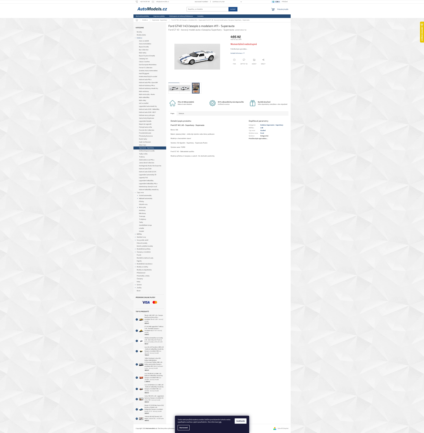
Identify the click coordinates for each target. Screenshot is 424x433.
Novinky (139, 32)
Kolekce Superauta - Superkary (271, 125)
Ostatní (141, 231)
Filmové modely (142, 243)
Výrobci (139, 285)
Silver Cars (142, 145)
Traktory (142, 157)
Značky (139, 288)
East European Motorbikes (148, 65)
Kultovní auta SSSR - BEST (147, 112)
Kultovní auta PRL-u (145, 79)
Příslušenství (141, 273)
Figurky (139, 261)
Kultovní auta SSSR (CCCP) (147, 172)
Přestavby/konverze (146, 136)
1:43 (261, 128)
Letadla (141, 228)
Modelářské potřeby (143, 249)
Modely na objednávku (144, 270)
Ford (262, 133)
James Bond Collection (146, 163)
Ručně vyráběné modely (145, 246)
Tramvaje (142, 216)
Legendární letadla (145, 121)
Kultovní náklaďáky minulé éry (149, 190)
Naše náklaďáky (144, 97)
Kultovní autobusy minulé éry (148, 88)
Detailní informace (237, 53)
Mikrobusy (142, 213)
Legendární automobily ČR (147, 175)
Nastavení (183, 427)
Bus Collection (143, 50)
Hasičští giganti (144, 73)
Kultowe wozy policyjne (147, 115)
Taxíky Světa (143, 154)
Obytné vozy (143, 204)
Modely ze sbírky (142, 267)
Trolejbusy (142, 219)
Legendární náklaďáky (146, 181)
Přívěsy (141, 201)
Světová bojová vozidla (147, 151)
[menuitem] (142, 16)
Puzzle (139, 255)
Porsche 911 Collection (146, 130)
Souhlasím (240, 421)
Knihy (138, 282)
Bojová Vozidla (144, 47)
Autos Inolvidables (145, 44)
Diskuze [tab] (181, 113)
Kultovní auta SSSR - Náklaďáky (149, 109)
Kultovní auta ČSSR (145, 169)
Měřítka (139, 234)
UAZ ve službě (143, 103)
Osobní (263, 130)
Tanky (141, 222)
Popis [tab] (172, 113)
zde (220, 422)
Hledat (233, 9)
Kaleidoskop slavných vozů (148, 187)
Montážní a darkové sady (145, 258)
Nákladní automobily (145, 198)
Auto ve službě (144, 41)
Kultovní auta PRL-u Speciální (148, 82)
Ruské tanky (143, 139)
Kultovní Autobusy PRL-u (147, 85)
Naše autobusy (144, 91)
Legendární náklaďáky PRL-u (148, 184)
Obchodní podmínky (201, 2)
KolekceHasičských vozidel (148, 76)
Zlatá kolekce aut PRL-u (146, 160)
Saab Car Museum (145, 142)
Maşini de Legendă (145, 124)
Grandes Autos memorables (148, 71)
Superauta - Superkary (146, 148)
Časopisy (140, 279)
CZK (277, 2)
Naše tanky (142, 53)
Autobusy (142, 210)
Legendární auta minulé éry (148, 106)
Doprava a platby (219, 2)
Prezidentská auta (145, 133)
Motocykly (142, 207)
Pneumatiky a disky (143, 276)
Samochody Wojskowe (146, 118)
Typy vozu (140, 192)
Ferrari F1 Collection (145, 68)
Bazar (139, 291)
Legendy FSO (143, 178)
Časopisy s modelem (144, 252)
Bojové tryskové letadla (147, 56)
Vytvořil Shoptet (283, 428)
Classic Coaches (144, 62)
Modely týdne (141, 35)
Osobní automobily (145, 195)
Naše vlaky (142, 100)
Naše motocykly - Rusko (147, 94)
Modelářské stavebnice (144, 264)
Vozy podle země (142, 240)
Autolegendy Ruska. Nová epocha (150, 166)
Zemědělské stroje (145, 225)
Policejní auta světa (145, 127)
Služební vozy (141, 237)
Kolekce (139, 38)
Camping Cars (143, 59)
